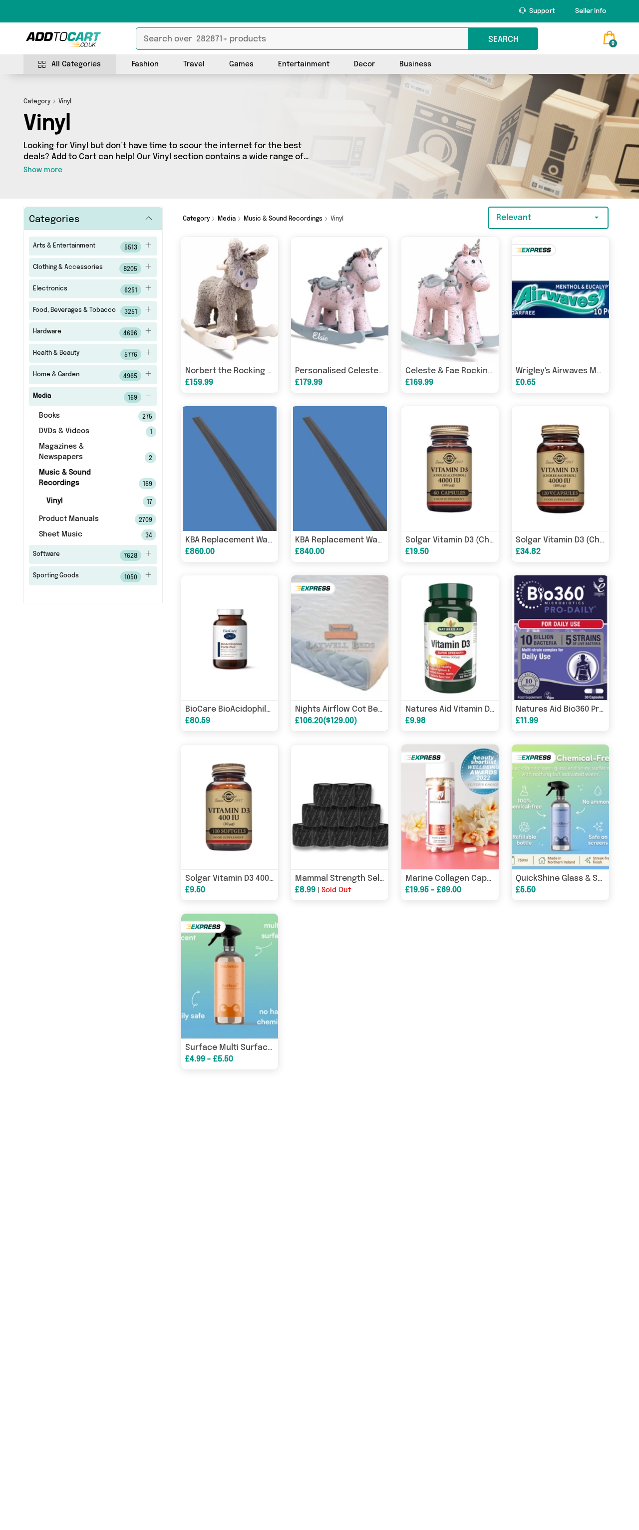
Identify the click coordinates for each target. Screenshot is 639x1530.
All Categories (76, 64)
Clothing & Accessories (85, 268)
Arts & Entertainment (85, 247)
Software (85, 555)
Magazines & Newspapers (82, 452)
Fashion (145, 64)
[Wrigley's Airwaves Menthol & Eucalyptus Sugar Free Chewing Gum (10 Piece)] (560, 299)
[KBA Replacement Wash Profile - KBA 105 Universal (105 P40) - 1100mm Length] (339, 468)
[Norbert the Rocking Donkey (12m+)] (230, 299)
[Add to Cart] (63, 39)
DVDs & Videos (82, 432)
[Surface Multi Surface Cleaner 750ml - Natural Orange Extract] (230, 976)
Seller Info (591, 11)
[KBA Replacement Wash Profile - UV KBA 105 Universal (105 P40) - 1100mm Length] (230, 468)
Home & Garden (85, 376)
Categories (54, 219)
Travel (194, 64)
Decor (364, 64)
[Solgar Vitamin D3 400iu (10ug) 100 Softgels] (230, 807)
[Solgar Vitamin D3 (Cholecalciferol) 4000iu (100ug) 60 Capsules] (450, 468)
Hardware (85, 333)
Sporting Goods (85, 577)
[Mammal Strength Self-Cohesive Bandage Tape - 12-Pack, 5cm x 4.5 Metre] (339, 807)
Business (415, 64)
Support (541, 11)
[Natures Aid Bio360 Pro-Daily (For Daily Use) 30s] (560, 637)
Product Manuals (82, 519)
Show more (42, 170)
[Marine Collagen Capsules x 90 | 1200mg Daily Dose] (450, 807)
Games (241, 64)
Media (85, 397)
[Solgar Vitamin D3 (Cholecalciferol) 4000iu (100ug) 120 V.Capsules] (560, 468)
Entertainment (303, 64)
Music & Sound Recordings (82, 478)
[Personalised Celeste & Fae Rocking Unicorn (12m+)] (339, 299)
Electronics (85, 290)
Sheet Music (82, 535)
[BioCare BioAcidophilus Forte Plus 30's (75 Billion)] (230, 637)
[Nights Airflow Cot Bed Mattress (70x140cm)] (339, 637)
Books (82, 416)
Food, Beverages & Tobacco (85, 311)
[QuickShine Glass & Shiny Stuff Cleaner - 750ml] (560, 807)
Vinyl (85, 502)
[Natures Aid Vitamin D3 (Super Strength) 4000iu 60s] (450, 637)
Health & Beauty (85, 354)
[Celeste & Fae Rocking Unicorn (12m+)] (450, 299)
